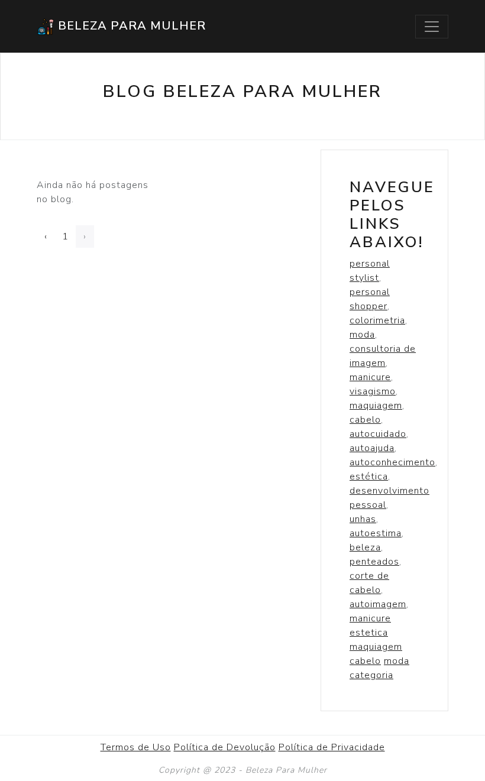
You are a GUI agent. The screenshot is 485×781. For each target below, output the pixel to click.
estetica (369, 632)
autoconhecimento (392, 462)
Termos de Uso (136, 747)
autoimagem (378, 604)
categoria (371, 675)
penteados (374, 561)
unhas (363, 519)
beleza (365, 547)
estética (369, 476)
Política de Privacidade (332, 747)
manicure (370, 377)
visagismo (373, 391)
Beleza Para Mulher (130, 26)
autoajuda (372, 448)
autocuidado (378, 433)
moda (362, 334)
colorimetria (377, 320)
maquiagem (376, 405)
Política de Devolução (225, 747)
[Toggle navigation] (431, 26)
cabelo (365, 419)
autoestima (376, 533)
